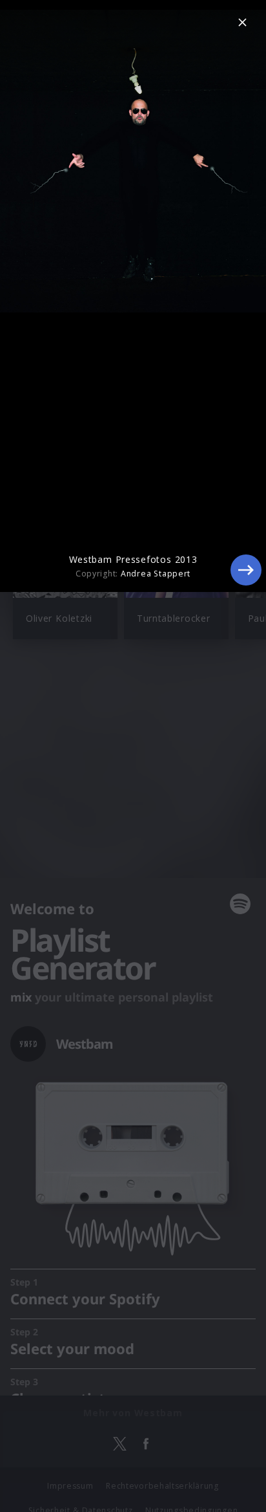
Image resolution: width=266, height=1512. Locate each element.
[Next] (245, 570)
